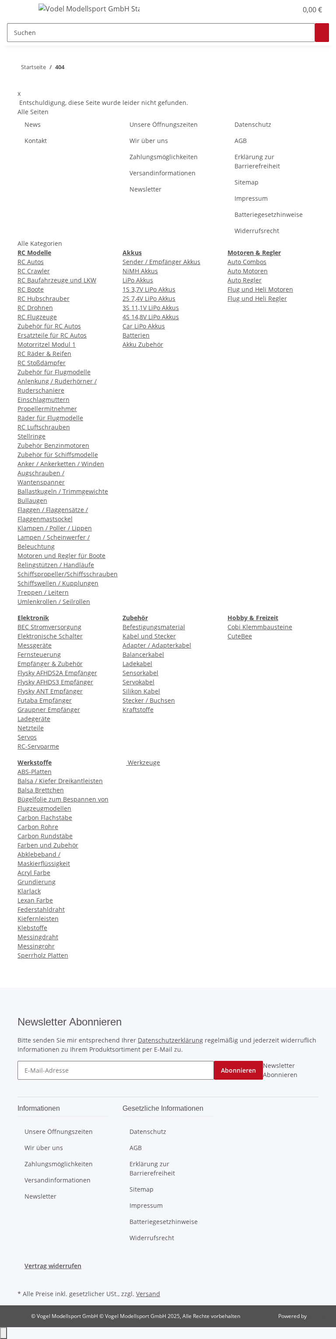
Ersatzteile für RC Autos (52, 335)
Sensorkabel (140, 673)
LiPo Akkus (137, 280)
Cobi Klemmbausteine (260, 627)
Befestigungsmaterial (153, 627)
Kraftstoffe (138, 709)
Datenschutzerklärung (170, 1040)
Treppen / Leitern (43, 592)
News (32, 124)
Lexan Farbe (35, 900)
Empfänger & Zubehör (50, 663)
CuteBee (240, 636)
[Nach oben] (3, 1333)
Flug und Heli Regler (257, 298)
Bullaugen (32, 500)
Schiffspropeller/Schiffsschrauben (68, 574)
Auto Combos (247, 262)
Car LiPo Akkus (143, 326)
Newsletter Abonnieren (280, 1070)
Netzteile (31, 728)
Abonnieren (238, 1070)
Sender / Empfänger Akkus (161, 262)
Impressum (251, 198)
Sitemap (246, 182)
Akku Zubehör (142, 344)
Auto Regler (245, 280)
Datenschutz (252, 124)
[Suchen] (322, 32)
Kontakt (35, 140)
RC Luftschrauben (44, 427)
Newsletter (145, 189)
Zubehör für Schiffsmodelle (58, 454)
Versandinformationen (163, 173)
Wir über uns (149, 140)
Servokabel (138, 682)
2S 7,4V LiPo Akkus (148, 298)
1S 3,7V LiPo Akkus (148, 289)
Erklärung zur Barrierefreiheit (257, 161)
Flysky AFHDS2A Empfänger (57, 673)
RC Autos (31, 262)
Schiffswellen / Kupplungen (58, 583)
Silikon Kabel (141, 691)
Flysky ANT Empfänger (50, 691)
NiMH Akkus (140, 271)
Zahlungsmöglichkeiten (164, 157)
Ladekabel (137, 663)
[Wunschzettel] (287, 9)
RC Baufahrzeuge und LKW (57, 280)
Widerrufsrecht (256, 231)
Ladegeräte (34, 719)
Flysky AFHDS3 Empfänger (55, 682)
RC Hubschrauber (44, 298)
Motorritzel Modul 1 (47, 344)
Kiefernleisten (38, 918)
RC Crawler (34, 271)
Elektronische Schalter (50, 636)
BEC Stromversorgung (49, 627)
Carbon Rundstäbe (45, 836)
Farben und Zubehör (48, 845)
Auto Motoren (248, 271)
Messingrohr (36, 946)
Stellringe (32, 436)
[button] (273, 9)
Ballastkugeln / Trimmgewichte (63, 491)
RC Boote (31, 289)
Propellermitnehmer (47, 408)
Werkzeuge (143, 762)
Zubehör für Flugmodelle (54, 372)
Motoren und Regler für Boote (61, 555)
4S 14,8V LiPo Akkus (150, 317)
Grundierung (37, 882)
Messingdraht (38, 937)
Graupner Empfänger (49, 709)
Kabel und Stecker (149, 636)
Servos (27, 737)
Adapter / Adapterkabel (156, 645)
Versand (148, 1294)
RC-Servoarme (38, 746)
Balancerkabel (143, 654)
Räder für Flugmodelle (50, 418)
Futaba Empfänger (45, 700)
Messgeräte (35, 645)
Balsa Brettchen (41, 790)
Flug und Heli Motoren (260, 289)
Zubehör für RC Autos (49, 326)
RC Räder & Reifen (44, 353)
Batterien (136, 335)
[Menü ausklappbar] (18, 10)
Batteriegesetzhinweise (268, 214)
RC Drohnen (35, 307)
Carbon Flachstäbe (45, 817)
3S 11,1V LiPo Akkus (150, 307)
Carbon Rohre (38, 827)
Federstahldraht (41, 909)
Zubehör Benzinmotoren (53, 445)
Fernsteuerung (39, 654)
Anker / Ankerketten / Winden (61, 464)
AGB (240, 140)
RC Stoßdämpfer (42, 363)
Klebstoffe (32, 928)
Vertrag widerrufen (52, 1266)
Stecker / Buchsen (148, 700)
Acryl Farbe (34, 872)
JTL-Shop (318, 1316)
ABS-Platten (35, 771)
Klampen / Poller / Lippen (55, 528)
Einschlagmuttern (44, 399)
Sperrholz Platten (43, 955)
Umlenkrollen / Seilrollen (54, 601)
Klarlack (29, 891)
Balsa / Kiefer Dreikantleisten (60, 781)
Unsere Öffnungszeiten (164, 124)
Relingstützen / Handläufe (56, 565)
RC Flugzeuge (37, 317)
